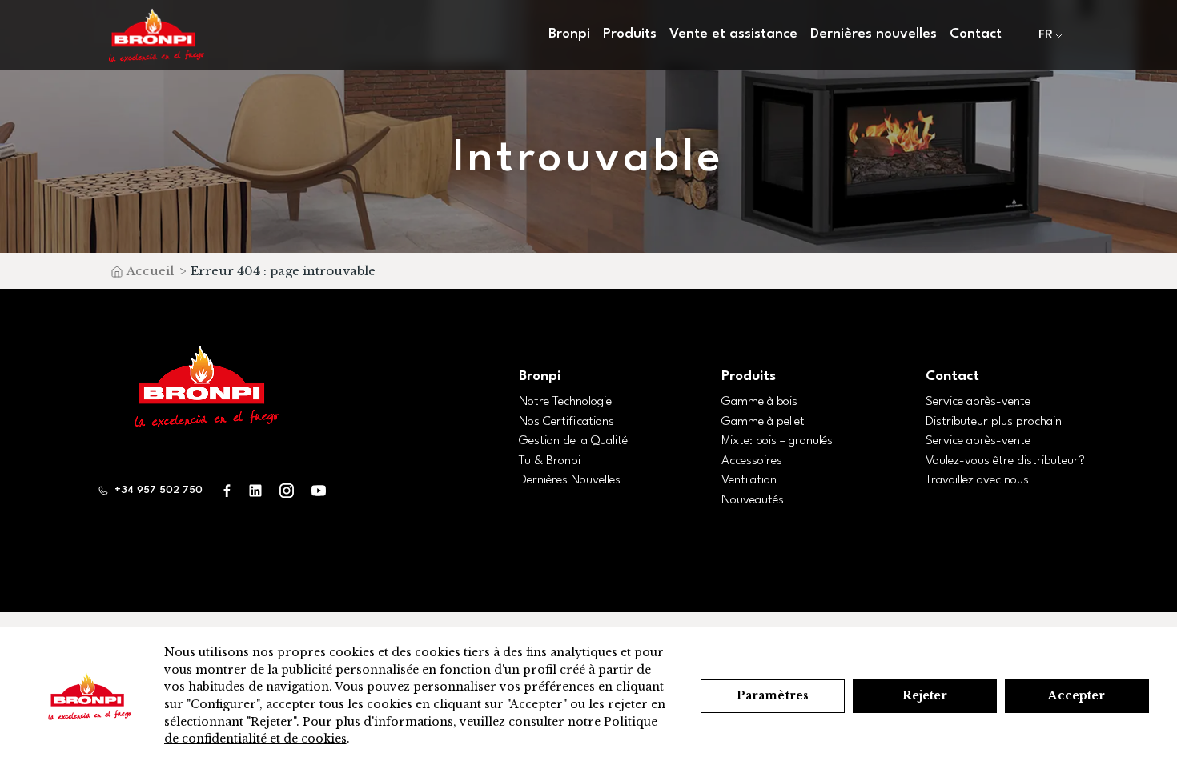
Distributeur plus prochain (994, 421)
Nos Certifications (566, 421)
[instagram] (286, 490)
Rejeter (925, 695)
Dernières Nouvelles (570, 480)
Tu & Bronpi (549, 461)
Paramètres (773, 695)
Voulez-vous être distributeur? (1005, 461)
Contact (976, 34)
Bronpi (539, 376)
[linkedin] (255, 490)
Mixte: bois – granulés (777, 441)
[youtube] (318, 490)
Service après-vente (978, 401)
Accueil (150, 270)
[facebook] (227, 490)
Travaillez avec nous (977, 480)
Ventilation (749, 480)
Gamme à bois (759, 401)
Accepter (1076, 695)
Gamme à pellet (763, 421)
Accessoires (751, 461)
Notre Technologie (565, 401)
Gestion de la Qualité (573, 441)
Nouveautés (752, 500)
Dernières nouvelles (873, 34)
